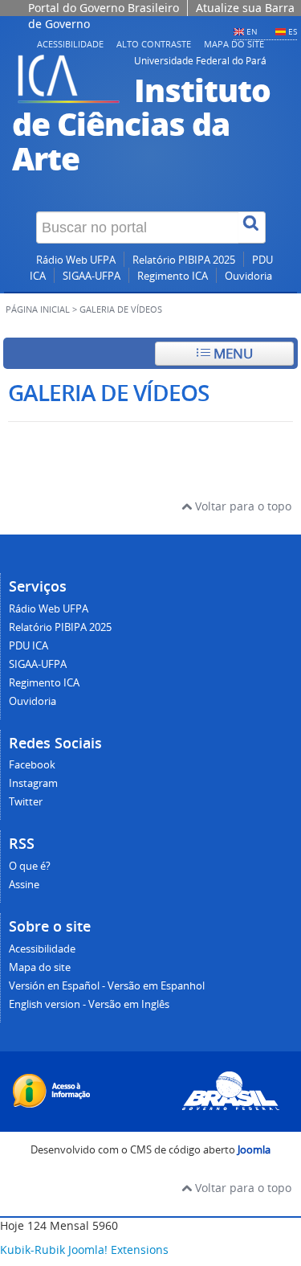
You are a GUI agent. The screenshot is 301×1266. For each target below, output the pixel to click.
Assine (24, 884)
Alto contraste (153, 44)
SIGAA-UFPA (91, 276)
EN (252, 31)
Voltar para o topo (241, 506)
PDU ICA (28, 646)
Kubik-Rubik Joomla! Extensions (84, 1249)
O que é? (30, 866)
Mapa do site (234, 44)
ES (292, 31)
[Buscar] (252, 227)
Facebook (32, 765)
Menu (231, 353)
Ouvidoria (248, 276)
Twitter (26, 802)
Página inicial (38, 309)
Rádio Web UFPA (76, 260)
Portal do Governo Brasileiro (103, 7)
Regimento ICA (172, 276)
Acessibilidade (70, 44)
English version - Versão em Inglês (89, 1004)
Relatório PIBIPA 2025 (183, 260)
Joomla (254, 1150)
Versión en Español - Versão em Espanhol (107, 986)
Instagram (33, 783)
